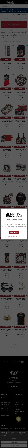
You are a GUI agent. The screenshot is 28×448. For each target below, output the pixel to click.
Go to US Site (14, 232)
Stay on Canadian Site (14, 236)
